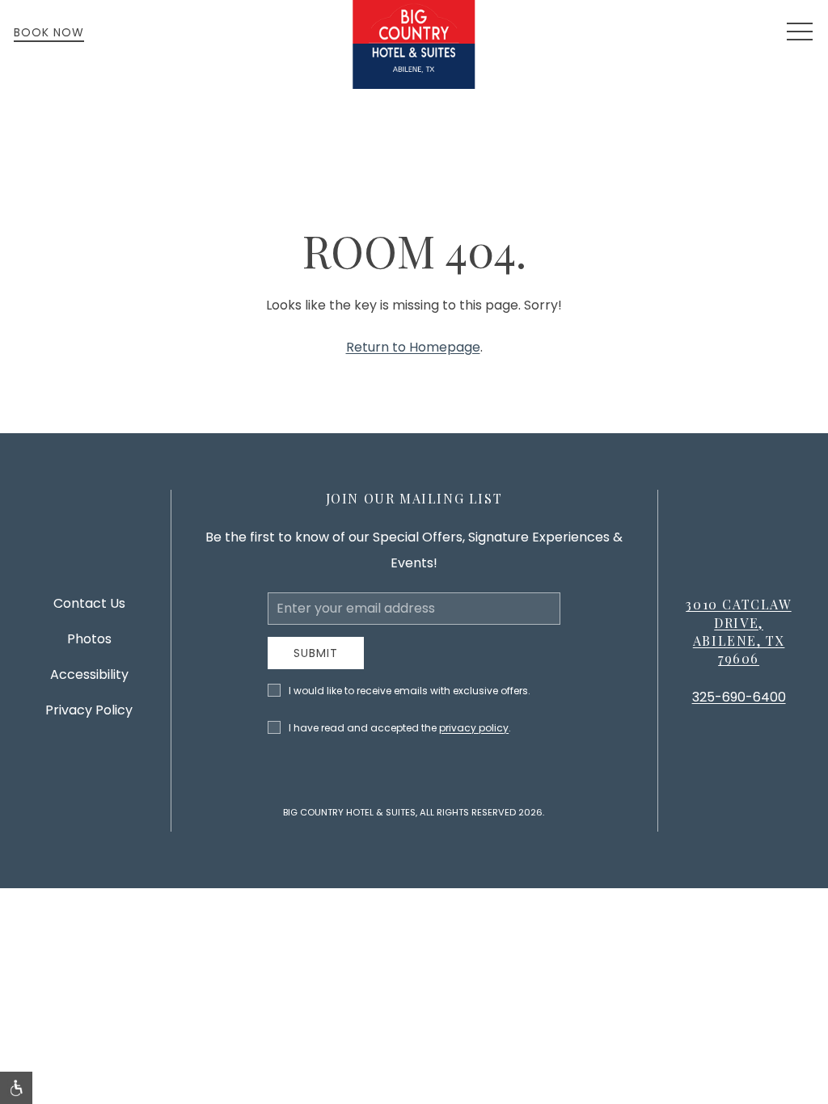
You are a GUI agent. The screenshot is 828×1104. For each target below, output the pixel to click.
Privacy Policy (89, 710)
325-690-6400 (739, 697)
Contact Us (89, 603)
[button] (799, 32)
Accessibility (89, 674)
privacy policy (474, 728)
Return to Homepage (413, 347)
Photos (89, 639)
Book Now (49, 32)
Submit (316, 653)
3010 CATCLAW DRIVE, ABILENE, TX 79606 (738, 631)
